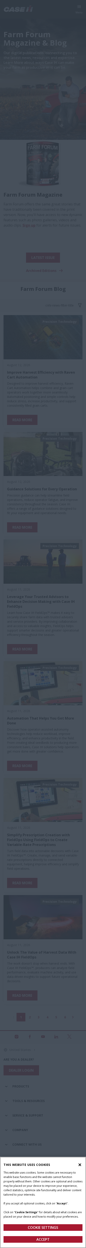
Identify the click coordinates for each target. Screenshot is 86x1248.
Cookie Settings (43, 1227)
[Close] (79, 1164)
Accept (43, 1239)
